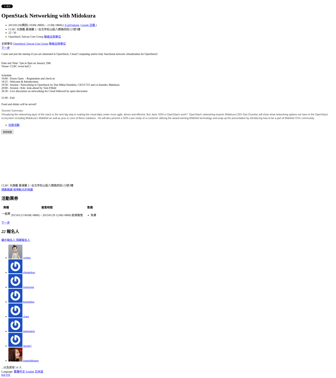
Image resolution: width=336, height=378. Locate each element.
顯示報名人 (8, 240)
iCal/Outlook (72, 25)
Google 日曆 (88, 25)
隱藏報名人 (23, 240)
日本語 (39, 371)
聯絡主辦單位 (52, 36)
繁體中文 (19, 371)
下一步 (5, 47)
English (30, 371)
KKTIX (5, 374)
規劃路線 (7, 189)
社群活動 (14, 125)
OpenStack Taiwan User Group (30, 43)
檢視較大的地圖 (23, 189)
